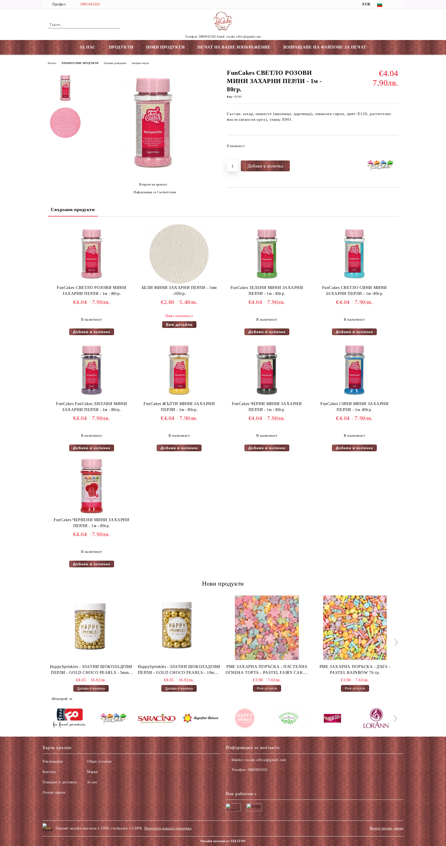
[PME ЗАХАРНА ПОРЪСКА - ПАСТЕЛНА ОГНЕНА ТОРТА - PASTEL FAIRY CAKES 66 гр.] (267, 627)
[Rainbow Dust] (332, 719)
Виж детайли (179, 325)
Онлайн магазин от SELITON (223, 841)
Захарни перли (140, 63)
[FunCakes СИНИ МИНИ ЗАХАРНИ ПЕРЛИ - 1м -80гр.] (354, 370)
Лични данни (54, 792)
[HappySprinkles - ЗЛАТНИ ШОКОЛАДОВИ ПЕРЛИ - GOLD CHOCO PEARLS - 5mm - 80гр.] (91, 627)
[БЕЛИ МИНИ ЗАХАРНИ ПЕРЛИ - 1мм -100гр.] (179, 254)
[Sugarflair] (200, 719)
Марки (92, 772)
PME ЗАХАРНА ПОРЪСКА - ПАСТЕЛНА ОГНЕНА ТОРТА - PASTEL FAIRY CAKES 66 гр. (267, 670)
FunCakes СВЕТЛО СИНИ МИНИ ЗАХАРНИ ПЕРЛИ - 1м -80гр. (354, 290)
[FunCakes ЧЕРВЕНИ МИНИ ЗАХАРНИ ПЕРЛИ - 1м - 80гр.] (91, 486)
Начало (52, 63)
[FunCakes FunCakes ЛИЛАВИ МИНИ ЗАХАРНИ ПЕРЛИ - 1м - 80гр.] (91, 370)
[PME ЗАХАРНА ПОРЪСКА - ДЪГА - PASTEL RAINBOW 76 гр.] (355, 627)
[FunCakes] (113, 719)
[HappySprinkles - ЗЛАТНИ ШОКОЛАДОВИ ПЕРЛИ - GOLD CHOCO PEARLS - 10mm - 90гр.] (179, 627)
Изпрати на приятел (153, 184)
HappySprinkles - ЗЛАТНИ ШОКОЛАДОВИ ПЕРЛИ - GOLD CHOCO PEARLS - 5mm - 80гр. (91, 670)
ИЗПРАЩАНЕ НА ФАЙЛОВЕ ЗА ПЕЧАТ (324, 47)
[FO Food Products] (69, 719)
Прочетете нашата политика (168, 828)
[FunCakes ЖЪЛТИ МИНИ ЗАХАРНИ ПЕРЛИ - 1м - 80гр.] (179, 370)
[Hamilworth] (288, 719)
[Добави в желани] (394, 147)
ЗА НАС (87, 47)
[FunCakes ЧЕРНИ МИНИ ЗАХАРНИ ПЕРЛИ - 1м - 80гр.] (267, 370)
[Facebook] (395, 4)
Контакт (49, 772)
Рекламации (53, 761)
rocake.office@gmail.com (265, 760)
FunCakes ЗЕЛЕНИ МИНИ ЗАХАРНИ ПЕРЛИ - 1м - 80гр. (266, 290)
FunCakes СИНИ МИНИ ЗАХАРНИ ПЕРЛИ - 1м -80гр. (354, 406)
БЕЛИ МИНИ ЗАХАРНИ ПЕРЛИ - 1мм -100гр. (179, 290)
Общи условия (99, 761)
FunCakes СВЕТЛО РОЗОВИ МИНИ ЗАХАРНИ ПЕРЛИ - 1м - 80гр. (91, 290)
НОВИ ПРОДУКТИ (165, 47)
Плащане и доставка (60, 782)
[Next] (394, 642)
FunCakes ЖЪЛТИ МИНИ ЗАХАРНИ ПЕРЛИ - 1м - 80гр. (179, 406)
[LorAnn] (376, 719)
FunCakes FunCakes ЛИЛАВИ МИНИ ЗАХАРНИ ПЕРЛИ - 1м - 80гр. (91, 406)
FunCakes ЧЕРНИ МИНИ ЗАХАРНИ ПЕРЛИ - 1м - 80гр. (267, 406)
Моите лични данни (386, 828)
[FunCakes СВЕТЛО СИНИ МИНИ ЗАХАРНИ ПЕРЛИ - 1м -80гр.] (354, 254)
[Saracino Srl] (157, 719)
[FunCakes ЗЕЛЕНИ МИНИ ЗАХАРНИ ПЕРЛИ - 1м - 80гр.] (267, 254)
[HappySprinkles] (244, 719)
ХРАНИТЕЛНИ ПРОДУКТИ (80, 63)
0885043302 (90, 4)
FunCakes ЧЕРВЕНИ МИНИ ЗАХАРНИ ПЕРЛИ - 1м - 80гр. (91, 523)
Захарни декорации (115, 63)
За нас (92, 782)
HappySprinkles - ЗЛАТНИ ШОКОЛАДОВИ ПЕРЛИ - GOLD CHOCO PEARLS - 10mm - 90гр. (179, 670)
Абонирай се (62, 699)
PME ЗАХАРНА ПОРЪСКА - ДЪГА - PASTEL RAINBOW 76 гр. (355, 669)
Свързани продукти (73, 209)
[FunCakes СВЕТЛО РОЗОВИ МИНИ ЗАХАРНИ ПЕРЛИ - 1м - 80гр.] (153, 176)
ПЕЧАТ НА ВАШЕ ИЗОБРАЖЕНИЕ (233, 47)
